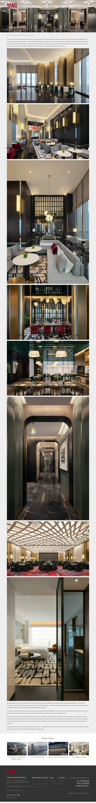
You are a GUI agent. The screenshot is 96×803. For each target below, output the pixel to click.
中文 (86, 6)
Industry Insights (54, 784)
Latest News (53, 781)
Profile (34, 781)
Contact (79, 6)
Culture (34, 790)
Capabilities (46, 781)
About (46, 6)
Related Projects (48, 738)
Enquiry (61, 781)
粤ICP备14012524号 (11, 797)
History (34, 784)
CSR (33, 793)
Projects (54, 6)
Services (63, 6)
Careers (61, 784)
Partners (45, 784)
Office (38, 787)
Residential (40, 784)
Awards (34, 787)
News (71, 6)
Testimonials (46, 787)
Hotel (38, 781)
